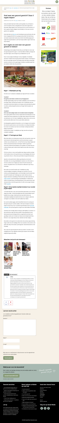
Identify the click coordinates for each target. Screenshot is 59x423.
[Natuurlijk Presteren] (48, 64)
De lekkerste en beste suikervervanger (30, 408)
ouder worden (7, 178)
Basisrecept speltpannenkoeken (28, 397)
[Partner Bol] (43, 33)
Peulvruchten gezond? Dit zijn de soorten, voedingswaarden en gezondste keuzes (10, 395)
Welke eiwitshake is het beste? (27, 402)
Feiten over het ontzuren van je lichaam (29, 395)
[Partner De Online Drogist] (48, 33)
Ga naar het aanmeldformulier (11, 375)
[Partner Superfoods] (53, 39)
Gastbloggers (42, 394)
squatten (9, 183)
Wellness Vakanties (43, 401)
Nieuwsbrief (42, 395)
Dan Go (14, 34)
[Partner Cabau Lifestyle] (53, 27)
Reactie (5, 318)
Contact (41, 397)
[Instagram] (7, 277)
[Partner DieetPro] (53, 33)
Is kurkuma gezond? (26, 389)
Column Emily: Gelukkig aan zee (10, 398)
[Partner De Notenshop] (43, 27)
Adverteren (42, 393)
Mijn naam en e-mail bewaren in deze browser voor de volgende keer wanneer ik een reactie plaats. (19, 353)
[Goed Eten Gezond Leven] (29, 2)
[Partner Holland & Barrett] (48, 39)
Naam (5, 337)
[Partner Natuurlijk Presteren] (48, 27)
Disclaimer (42, 388)
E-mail (5, 344)
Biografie (7, 274)
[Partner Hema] (43, 39)
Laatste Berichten (14, 274)
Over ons (41, 387)
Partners (41, 391)
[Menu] (56, 1)
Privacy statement (43, 390)
